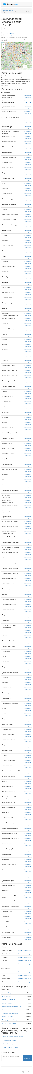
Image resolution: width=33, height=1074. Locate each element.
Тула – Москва (6, 996)
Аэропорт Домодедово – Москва (12, 1006)
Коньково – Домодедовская (10, 1013)
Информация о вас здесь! (11, 34)
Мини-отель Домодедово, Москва (13, 1037)
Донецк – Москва (7, 1003)
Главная (5, 10)
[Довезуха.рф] (10, 4)
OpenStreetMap (21, 69)
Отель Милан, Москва (9, 1040)
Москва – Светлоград (8, 999)
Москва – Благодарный (9, 1023)
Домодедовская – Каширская (11, 1020)
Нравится (7, 29)
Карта (11, 10)
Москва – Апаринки (8, 993)
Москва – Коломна (7, 1016)
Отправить (27, 1058)
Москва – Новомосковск (9, 1010)
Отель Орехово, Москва (10, 1044)
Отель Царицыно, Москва (10, 1047)
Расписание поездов (24, 950)
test (2, 1069)
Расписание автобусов (27, 96)
